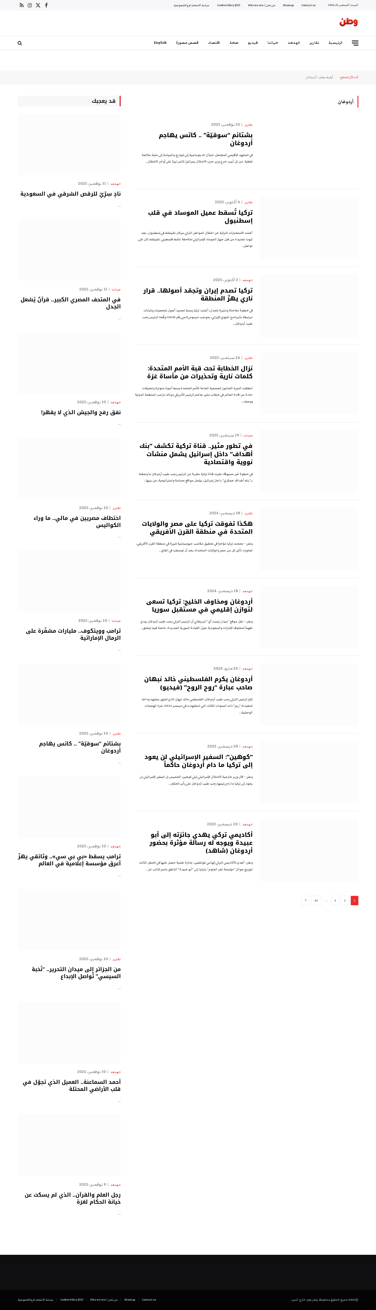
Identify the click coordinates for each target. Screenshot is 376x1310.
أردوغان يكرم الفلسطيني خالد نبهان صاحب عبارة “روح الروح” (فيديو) (198, 683)
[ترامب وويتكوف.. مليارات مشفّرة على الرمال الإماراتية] (69, 581)
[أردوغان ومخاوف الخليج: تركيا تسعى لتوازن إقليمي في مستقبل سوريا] (309, 617)
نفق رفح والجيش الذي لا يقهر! (81, 412)
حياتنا (272, 43)
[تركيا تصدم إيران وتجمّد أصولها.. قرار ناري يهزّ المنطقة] (309, 306)
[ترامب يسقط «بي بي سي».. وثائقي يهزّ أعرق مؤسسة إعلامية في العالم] (69, 807)
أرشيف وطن (326, 77)
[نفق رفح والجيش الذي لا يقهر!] (69, 363)
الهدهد (294, 43)
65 (316, 900)
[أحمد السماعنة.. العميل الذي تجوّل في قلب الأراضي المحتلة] (69, 1032)
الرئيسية (336, 43)
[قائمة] (355, 43)
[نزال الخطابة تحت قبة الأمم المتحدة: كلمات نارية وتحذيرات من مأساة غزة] (309, 383)
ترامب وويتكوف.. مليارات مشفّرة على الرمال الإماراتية (73, 634)
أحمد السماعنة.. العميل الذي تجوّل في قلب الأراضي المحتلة (72, 1086)
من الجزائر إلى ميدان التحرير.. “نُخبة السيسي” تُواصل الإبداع (76, 973)
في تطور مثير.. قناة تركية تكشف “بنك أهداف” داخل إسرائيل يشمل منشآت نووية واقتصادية (196, 454)
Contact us (308, 5)
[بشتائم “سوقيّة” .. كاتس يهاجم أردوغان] (309, 150)
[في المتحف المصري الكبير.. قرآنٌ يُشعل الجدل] (69, 250)
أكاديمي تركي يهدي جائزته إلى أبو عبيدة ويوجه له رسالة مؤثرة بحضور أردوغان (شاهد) (201, 843)
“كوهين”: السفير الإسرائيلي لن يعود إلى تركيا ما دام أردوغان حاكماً (199, 761)
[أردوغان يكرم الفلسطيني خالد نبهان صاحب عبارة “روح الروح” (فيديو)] (309, 694)
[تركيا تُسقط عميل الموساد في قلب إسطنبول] (309, 228)
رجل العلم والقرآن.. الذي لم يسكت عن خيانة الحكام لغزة (73, 1198)
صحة (234, 43)
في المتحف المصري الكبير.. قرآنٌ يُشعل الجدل (71, 303)
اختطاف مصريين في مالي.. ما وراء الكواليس (77, 522)
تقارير (314, 43)
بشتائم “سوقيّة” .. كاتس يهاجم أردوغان (206, 139)
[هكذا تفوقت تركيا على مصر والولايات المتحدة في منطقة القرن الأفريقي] (309, 539)
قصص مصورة (187, 43)
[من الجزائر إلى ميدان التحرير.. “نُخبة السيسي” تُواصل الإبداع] (69, 919)
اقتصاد (214, 43)
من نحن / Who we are (261, 5)
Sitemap (288, 5)
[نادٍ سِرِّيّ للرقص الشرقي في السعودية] (69, 144)
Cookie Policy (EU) (228, 5)
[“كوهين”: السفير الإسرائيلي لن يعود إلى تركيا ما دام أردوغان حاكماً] (309, 772)
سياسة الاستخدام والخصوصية (191, 5)
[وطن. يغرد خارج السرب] (348, 23)
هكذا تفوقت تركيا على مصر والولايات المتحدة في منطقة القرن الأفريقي (197, 528)
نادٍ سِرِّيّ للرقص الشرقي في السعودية (70, 193)
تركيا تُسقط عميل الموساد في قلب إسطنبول (200, 217)
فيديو (253, 43)
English (160, 43)
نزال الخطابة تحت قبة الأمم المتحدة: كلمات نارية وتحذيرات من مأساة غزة (200, 372)
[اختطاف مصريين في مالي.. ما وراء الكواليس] (69, 468)
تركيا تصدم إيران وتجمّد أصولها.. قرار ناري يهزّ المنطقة (198, 295)
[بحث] (20, 43)
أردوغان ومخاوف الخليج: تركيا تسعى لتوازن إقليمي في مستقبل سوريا (199, 606)
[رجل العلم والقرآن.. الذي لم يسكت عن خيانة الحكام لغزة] (69, 1145)
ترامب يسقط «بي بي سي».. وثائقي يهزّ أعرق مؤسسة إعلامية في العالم (69, 860)
